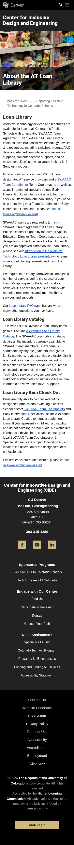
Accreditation (37, 748)
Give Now (37, 764)
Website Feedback (37, 708)
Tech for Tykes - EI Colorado (37, 580)
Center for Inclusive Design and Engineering (30, 20)
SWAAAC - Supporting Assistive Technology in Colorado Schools (35, 103)
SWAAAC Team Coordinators (44, 409)
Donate (37, 615)
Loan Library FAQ (21, 305)
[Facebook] (22, 550)
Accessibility (37, 740)
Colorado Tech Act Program (37, 650)
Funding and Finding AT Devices (37, 667)
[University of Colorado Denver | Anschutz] (13, 5)
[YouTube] (37, 550)
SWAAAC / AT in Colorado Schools (37, 572)
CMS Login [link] (37, 825)
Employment (37, 756)
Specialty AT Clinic (37, 642)
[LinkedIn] (52, 550)
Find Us (37, 598)
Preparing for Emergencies (37, 658)
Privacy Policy (37, 724)
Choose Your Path (37, 623)
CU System (37, 716)
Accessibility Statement (37, 675)
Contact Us (37, 700)
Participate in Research (37, 607)
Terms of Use (37, 732)
